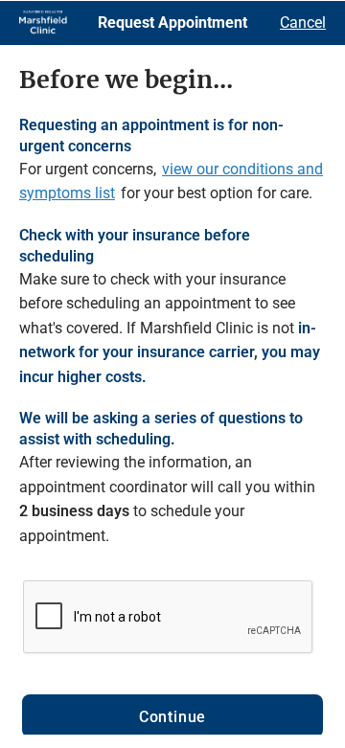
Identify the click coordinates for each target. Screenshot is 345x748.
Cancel (303, 22)
